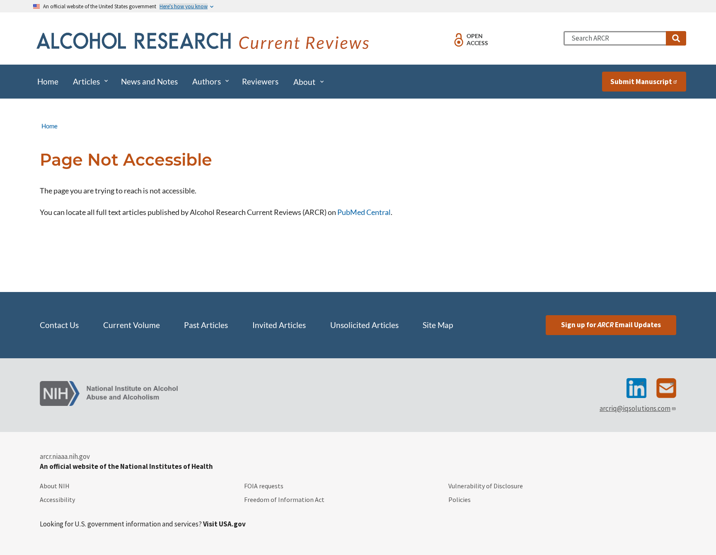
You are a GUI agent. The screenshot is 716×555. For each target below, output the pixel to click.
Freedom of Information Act (284, 499)
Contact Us (59, 325)
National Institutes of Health (166, 466)
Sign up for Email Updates (611, 324)
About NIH (55, 486)
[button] (676, 38)
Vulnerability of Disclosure (485, 486)
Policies (459, 499)
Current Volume (131, 325)
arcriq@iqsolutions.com (635, 408)
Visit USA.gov (224, 523)
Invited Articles (279, 325)
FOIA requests (263, 486)
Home (49, 126)
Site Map (438, 325)
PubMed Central (364, 212)
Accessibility (57, 499)
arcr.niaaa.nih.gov (65, 456)
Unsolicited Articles (364, 325)
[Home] (204, 41)
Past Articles (206, 325)
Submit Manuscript (641, 81)
